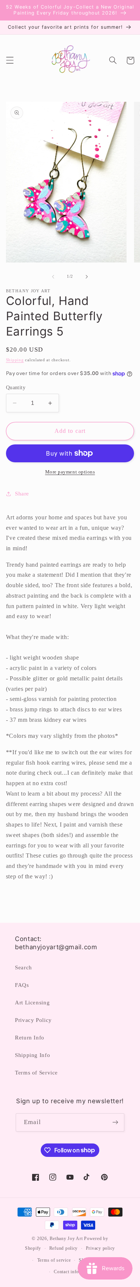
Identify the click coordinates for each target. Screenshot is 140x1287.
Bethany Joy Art (66, 1238)
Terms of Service (36, 1073)
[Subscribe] (115, 1122)
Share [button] (22, 494)
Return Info (29, 1038)
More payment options (70, 472)
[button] (9, 60)
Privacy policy (100, 1248)
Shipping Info (32, 1055)
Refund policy (63, 1248)
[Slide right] (87, 276)
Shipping (15, 360)
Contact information (74, 1271)
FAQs (22, 985)
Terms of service (54, 1260)
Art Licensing (32, 1003)
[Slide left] (53, 276)
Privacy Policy (33, 1020)
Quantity (15, 387)
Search (23, 967)
